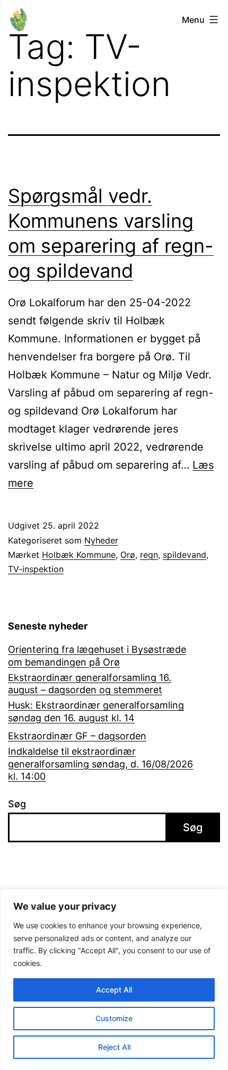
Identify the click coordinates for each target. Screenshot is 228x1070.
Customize (114, 1018)
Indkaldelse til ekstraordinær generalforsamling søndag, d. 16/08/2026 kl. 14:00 (100, 764)
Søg (17, 803)
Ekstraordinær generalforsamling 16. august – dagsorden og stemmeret (89, 683)
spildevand (184, 554)
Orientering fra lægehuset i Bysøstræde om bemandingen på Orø (97, 655)
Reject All (114, 1046)
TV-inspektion (36, 569)
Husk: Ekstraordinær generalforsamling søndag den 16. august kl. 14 (96, 711)
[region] (114, 979)
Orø (127, 554)
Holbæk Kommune (79, 554)
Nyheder (101, 540)
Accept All (114, 989)
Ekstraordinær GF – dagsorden (77, 735)
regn (149, 554)
